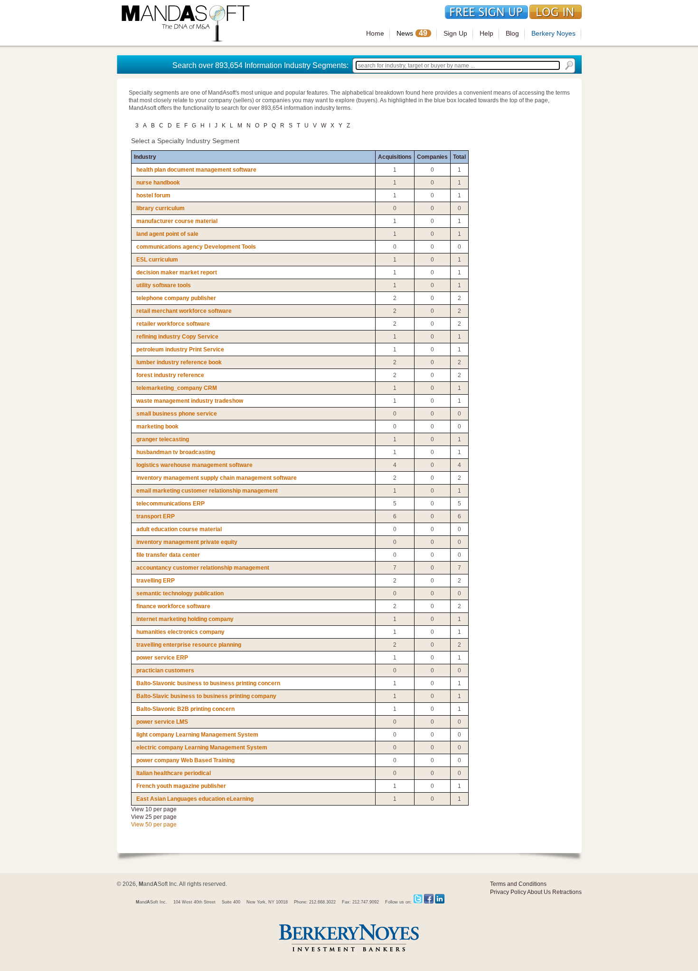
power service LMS (162, 722)
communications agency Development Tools (196, 246)
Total (459, 157)
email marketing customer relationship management (207, 490)
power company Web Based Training (185, 760)
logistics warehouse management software (194, 465)
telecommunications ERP (170, 503)
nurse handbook (158, 182)
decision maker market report (176, 272)
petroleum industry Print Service (180, 349)
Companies (432, 157)
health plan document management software (196, 169)
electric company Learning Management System (201, 747)
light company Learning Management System (197, 734)
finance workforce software (173, 606)
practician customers (165, 670)
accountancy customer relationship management (202, 567)
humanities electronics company (180, 632)
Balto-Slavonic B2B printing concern (185, 709)
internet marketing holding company (185, 619)
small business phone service (176, 413)
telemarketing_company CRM (176, 388)
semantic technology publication (180, 593)
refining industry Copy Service (177, 336)
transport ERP (155, 516)
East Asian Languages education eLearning (195, 799)
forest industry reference (170, 375)
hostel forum (153, 195)
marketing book (157, 426)
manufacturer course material (176, 221)
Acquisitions (395, 157)
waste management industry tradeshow (189, 401)
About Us (539, 892)
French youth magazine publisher (181, 786)
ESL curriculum (157, 259)
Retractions (567, 892)
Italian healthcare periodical (173, 773)
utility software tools (163, 285)
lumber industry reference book (179, 362)
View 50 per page (154, 824)
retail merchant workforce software (184, 311)
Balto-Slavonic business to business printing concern (208, 683)
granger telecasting (162, 439)
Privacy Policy (508, 892)
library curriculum (160, 208)
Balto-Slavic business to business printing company (206, 696)
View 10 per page (154, 809)
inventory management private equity (186, 542)
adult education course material (179, 529)
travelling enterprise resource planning (188, 644)
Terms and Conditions (518, 884)
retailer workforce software (173, 323)
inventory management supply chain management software (216, 478)
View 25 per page (154, 817)
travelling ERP (155, 580)
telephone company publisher (176, 298)
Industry (145, 157)
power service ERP (162, 657)
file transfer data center (168, 555)
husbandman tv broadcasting (175, 452)
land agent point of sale (167, 234)
